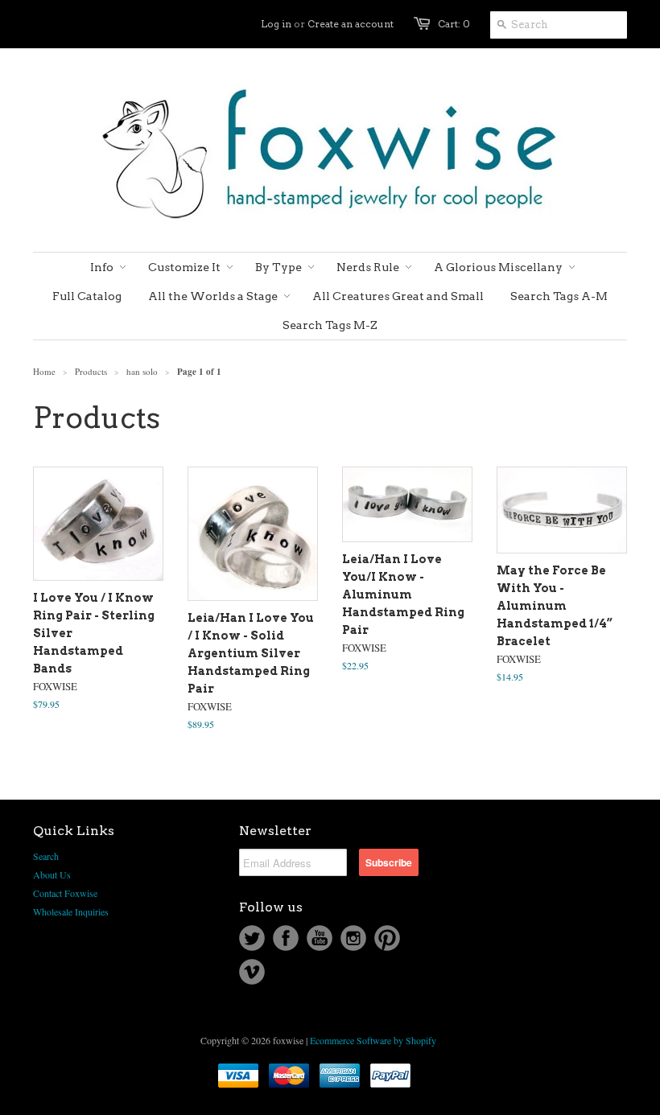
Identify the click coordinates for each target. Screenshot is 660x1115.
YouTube (319, 938)
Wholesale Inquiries (71, 911)
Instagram (353, 938)
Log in (276, 24)
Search (46, 856)
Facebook (286, 938)
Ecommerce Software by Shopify (373, 1040)
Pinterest (387, 938)
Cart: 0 (454, 24)
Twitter (252, 938)
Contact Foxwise (65, 893)
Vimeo (252, 972)
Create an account (350, 24)
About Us (52, 874)
